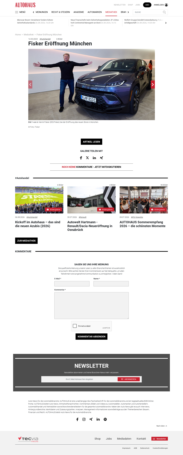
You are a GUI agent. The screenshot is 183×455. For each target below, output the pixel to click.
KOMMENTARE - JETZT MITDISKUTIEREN (91, 167)
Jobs (137, 5)
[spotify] (105, 419)
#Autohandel (45, 39)
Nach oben (160, 426)
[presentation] (166, 23)
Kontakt (141, 438)
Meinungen (42, 12)
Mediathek (111, 12)
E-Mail (57, 279)
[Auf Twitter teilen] (87, 158)
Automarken (95, 12)
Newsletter (120, 5)
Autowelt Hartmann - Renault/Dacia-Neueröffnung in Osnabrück (89, 226)
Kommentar (59, 290)
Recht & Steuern (60, 12)
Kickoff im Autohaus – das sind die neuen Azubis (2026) (37, 224)
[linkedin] (98, 419)
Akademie (79, 12)
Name (96, 279)
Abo (147, 5)
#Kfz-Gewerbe (137, 217)
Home (18, 34)
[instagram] (83, 419)
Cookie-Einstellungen (160, 448)
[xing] (91, 419)
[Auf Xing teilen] (101, 158)
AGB (135, 448)
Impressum (126, 448)
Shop (130, 5)
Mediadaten (124, 438)
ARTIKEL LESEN (91, 141)
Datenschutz (144, 448)
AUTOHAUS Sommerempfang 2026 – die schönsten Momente (142, 224)
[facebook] (77, 419)
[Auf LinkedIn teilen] (94, 158)
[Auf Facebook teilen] (81, 158)
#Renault (82, 217)
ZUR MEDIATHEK (26, 240)
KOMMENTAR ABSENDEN (91, 336)
